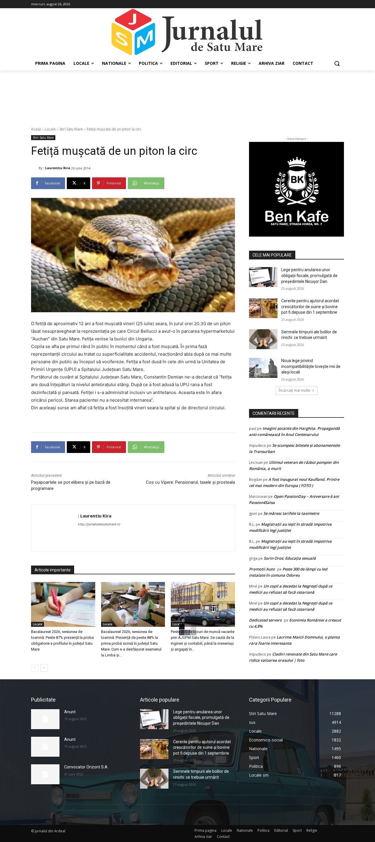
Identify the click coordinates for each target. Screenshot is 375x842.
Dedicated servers (265, 620)
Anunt (70, 711)
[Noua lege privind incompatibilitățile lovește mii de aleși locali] (263, 368)
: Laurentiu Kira (56, 168)
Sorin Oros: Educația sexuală (290, 558)
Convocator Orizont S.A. (86, 767)
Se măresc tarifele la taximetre (291, 513)
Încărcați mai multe (294, 390)
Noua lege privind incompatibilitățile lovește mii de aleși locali (310, 366)
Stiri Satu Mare (71, 129)
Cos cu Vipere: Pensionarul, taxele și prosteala (190, 482)
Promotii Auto (262, 569)
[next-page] (44, 668)
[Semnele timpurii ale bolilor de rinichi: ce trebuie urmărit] (263, 339)
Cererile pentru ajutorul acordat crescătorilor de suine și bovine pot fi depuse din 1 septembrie (310, 306)
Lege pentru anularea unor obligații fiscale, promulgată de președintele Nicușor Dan (309, 275)
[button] (337, 63)
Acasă (36, 129)
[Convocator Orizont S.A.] (45, 774)
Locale (50, 129)
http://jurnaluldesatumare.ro (99, 524)
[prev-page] (34, 668)
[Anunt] (45, 719)
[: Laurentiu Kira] (35, 168)
